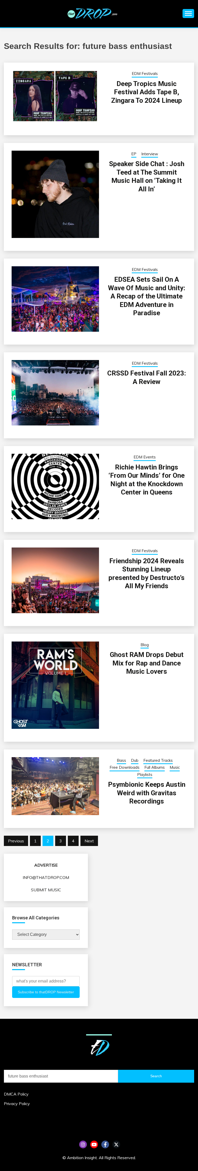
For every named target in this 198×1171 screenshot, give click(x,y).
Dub (134, 760)
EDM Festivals (145, 73)
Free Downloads (124, 767)
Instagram (83, 1144)
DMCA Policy (16, 1094)
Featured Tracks (158, 760)
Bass (121, 760)
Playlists (144, 774)
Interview (149, 153)
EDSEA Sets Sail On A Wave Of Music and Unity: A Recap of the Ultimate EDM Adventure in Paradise (146, 296)
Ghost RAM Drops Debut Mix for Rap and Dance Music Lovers (147, 663)
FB (105, 1144)
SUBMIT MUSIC (46, 889)
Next (89, 840)
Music (175, 767)
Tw (116, 1144)
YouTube (94, 1144)
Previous (16, 840)
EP (133, 153)
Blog (145, 644)
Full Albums (154, 767)
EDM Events (145, 457)
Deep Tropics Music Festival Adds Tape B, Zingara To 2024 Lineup (146, 92)
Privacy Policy (17, 1103)
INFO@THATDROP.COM (46, 877)
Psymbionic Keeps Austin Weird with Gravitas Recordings (146, 793)
